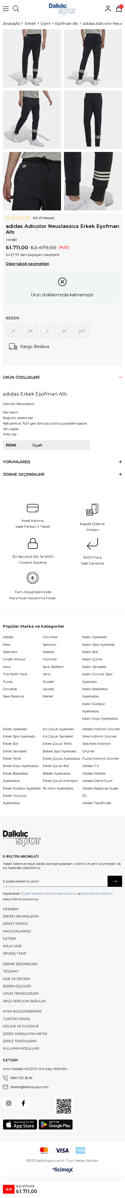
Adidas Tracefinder (96, 803)
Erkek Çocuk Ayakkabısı (61, 758)
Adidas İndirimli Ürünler (101, 729)
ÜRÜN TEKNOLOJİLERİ (21, 993)
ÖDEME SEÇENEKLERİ (20, 964)
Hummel (50, 659)
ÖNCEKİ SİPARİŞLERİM (21, 916)
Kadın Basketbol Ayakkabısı (95, 692)
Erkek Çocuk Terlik (57, 744)
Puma (7, 682)
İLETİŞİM (9, 938)
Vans (46, 674)
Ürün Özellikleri (21, 377)
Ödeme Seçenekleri (23, 474)
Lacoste (48, 689)
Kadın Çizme (92, 659)
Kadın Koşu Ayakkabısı (100, 718)
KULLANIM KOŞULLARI (21, 1048)
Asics (7, 667)
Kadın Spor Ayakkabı (98, 645)
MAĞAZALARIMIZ (17, 931)
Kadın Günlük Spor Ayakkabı (97, 677)
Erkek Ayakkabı (15, 729)
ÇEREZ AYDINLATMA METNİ (25, 1034)
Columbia (50, 637)
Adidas (8, 637)
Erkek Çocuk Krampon (60, 781)
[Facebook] (23, 1103)
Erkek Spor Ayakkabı (19, 736)
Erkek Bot (10, 744)
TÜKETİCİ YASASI (16, 1019)
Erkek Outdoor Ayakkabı (22, 788)
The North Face (15, 674)
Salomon (49, 645)
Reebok (48, 652)
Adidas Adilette (94, 773)
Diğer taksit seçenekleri (27, 264)
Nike (6, 645)
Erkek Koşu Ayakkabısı (20, 766)
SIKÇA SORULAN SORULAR (24, 1001)
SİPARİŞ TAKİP (14, 953)
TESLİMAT (11, 971)
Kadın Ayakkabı (94, 637)
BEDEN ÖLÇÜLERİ (17, 986)
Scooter (48, 682)
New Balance (13, 696)
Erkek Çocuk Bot (56, 766)
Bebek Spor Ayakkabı (59, 751)
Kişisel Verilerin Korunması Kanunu (48, 893)
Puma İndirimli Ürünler (100, 758)
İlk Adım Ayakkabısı (58, 788)
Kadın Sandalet (94, 667)
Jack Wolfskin (53, 667)
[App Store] (20, 1124)
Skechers (10, 652)
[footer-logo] (22, 838)
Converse (10, 689)
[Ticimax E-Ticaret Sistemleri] (62, 1170)
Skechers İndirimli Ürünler (96, 747)
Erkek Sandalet (14, 751)
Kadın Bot (90, 652)
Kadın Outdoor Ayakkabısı (93, 707)
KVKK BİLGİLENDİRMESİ (22, 1011)
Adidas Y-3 (90, 766)
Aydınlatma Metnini (97, 893)
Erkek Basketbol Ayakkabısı (15, 777)
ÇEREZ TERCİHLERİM (19, 1041)
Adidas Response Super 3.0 (100, 792)
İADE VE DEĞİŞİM (16, 979)
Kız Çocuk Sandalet (58, 736)
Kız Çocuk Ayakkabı (58, 729)
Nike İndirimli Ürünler (99, 736)
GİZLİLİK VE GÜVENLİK (21, 1026)
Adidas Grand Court (97, 781)
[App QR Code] (64, 1106)
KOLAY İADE (12, 946)
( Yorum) (46, 218)
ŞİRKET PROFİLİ (15, 924)
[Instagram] (9, 1103)
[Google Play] (56, 1124)
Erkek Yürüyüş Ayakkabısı (14, 799)
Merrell (48, 696)
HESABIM (10, 909)
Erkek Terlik (12, 758)
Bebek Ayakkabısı (57, 773)
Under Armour (14, 659)
